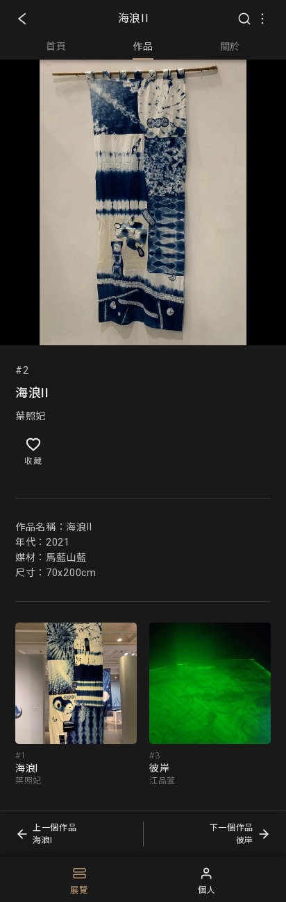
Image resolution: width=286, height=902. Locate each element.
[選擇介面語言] (262, 18)
